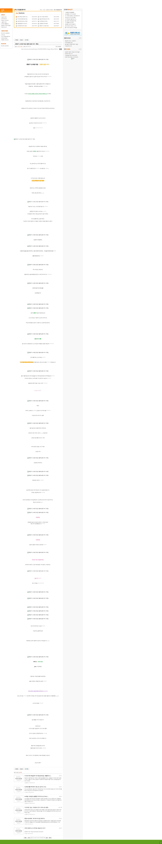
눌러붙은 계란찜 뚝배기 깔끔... (72, 44)
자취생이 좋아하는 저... (71, 19)
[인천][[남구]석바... (44, 21)
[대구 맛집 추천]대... (44, 16)
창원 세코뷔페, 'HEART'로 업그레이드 (34, 818)
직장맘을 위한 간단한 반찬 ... (71, 55)
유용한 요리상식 (5, 39)
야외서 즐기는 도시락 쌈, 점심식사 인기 (34, 828)
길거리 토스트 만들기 (71, 17)
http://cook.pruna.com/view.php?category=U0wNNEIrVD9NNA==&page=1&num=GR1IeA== (39, 49)
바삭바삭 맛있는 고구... (71, 25)
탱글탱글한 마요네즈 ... (23, 23)
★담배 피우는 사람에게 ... (71, 40)
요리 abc (3, 34)
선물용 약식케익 (70, 22)
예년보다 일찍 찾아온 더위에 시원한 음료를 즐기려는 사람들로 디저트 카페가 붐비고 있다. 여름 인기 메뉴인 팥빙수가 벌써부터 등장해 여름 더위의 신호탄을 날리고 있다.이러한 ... (42, 779)
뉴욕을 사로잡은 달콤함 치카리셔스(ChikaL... (36, 796)
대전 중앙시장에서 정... (23, 16)
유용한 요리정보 (49, 9)
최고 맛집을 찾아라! (5, 36)
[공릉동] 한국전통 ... (44, 23)
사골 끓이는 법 (68, 46)
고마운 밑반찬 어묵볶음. (71, 27)
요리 (44, 9)
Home (41, 9)
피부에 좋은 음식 (69, 42)
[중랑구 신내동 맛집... (44, 25)
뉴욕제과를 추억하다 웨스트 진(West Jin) (35, 786)
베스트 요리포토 (5, 45)
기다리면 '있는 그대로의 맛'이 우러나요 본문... (36, 807)
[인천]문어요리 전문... (22, 25)
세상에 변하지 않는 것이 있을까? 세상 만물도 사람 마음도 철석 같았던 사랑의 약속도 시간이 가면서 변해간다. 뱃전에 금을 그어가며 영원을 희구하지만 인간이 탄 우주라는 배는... (42, 811)
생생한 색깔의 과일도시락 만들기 (72, 52)
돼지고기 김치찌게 (70, 12)
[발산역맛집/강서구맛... (45, 19)
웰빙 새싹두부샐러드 (71, 24)
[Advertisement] (41, 4)
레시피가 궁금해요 (5, 33)
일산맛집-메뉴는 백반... (23, 21)
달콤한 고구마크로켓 (71, 14)
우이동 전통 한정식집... (23, 19)
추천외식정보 (4, 38)
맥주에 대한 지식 (69, 53)
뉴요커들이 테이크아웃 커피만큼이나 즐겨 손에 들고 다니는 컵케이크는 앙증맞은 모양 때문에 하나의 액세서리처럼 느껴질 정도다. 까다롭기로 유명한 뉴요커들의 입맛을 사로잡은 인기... (42, 800)
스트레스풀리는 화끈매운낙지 (73, 15)
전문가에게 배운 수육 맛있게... (72, 57)
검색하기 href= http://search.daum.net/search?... (34, 831)
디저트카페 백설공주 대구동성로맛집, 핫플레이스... (38, 775)
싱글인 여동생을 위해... (71, 20)
